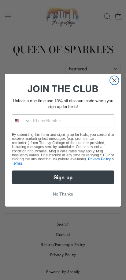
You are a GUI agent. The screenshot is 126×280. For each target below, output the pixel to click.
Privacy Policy (99, 159)
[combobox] (21, 120)
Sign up (63, 177)
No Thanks (63, 193)
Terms (17, 163)
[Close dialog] (114, 80)
